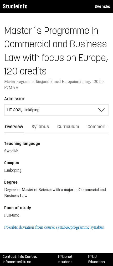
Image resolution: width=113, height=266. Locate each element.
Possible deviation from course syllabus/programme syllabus (54, 227)
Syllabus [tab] (40, 126)
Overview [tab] (14, 126)
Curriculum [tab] (68, 126)
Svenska (102, 6)
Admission (14, 99)
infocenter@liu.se (17, 262)
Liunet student (65, 259)
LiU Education (96, 259)
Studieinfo (15, 6)
